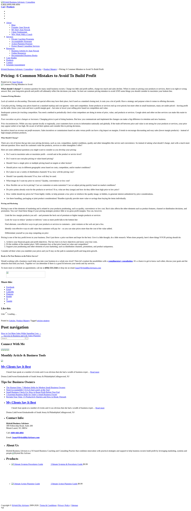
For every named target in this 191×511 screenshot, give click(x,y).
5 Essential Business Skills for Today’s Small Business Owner (31, 394)
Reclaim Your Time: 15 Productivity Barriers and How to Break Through (36, 397)
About (8, 23)
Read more (94, 372)
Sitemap (74, 505)
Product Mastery (23, 321)
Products (9, 60)
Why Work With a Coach (21, 34)
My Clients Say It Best (16, 366)
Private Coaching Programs (22, 39)
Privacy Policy (64, 505)
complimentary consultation (120, 261)
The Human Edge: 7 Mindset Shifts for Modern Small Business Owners (35, 387)
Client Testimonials (19, 32)
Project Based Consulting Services (25, 46)
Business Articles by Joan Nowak (25, 51)
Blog (13, 25)
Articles (12, 321)
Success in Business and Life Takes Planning (21, 336)
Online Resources (18, 53)
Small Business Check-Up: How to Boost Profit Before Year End (33, 392)
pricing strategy (43, 321)
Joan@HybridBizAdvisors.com (88, 268)
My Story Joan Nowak (20, 30)
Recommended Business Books (24, 55)
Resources (10, 48)
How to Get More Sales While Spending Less (21, 333)
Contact (9, 62)
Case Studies (11, 58)
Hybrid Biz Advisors (20, 505)
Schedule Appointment (15, 65)
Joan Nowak (17, 82)
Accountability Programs (21, 41)
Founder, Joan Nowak (20, 27)
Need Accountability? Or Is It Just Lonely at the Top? (28, 390)
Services (9, 37)
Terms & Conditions (48, 505)
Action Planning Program (21, 44)
